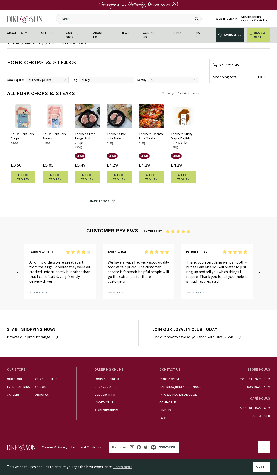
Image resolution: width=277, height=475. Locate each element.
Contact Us (168, 402)
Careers (13, 395)
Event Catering (18, 387)
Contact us (149, 35)
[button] (17, 271)
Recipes (176, 33)
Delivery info (104, 395)
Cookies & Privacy (54, 447)
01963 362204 (169, 379)
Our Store (15, 379)
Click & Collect (106, 387)
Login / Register (106, 379)
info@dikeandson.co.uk (178, 395)
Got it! (261, 467)
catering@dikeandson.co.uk (181, 387)
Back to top (99, 201)
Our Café (42, 387)
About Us (42, 395)
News (125, 33)
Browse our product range (28, 337)
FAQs (163, 418)
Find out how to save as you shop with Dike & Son (193, 337)
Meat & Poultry (34, 43)
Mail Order (200, 35)
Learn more (122, 466)
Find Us (165, 410)
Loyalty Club (103, 402)
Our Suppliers (46, 379)
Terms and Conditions (86, 447)
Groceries (15, 33)
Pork (52, 43)
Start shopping (106, 410)
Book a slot (259, 35)
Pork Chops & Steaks (73, 43)
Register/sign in (226, 18)
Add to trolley (23, 177)
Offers (46, 33)
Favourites (233, 35)
